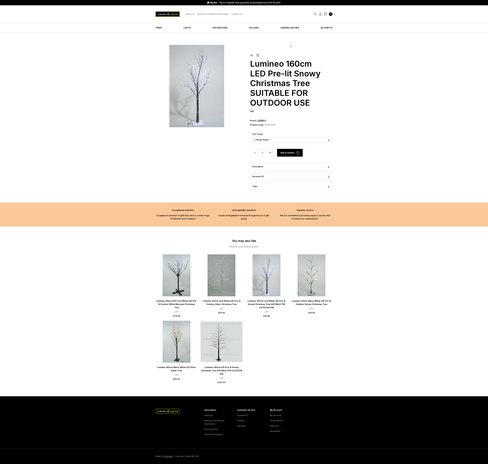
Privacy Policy (211, 429)
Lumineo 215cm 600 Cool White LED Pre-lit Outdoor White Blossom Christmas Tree (176, 304)
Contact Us (242, 415)
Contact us (237, 14)
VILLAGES (254, 27)
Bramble (168, 456)
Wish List (274, 426)
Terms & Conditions (213, 434)
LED (252, 111)
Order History (276, 420)
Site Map (241, 426)
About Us (208, 415)
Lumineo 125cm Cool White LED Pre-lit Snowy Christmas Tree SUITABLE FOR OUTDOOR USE (266, 304)
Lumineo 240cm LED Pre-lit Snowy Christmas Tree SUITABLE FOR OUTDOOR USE (221, 370)
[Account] (320, 14)
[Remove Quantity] (255, 153)
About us (190, 14)
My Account (275, 415)
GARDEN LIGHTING (289, 27)
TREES (159, 27)
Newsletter (275, 431)
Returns (240, 420)
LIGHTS (187, 27)
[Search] (315, 14)
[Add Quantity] (270, 153)
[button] (251, 55)
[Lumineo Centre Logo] (168, 14)
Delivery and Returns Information (213, 14)
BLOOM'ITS (326, 27)
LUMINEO (261, 120)
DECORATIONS (220, 27)
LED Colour (257, 134)
